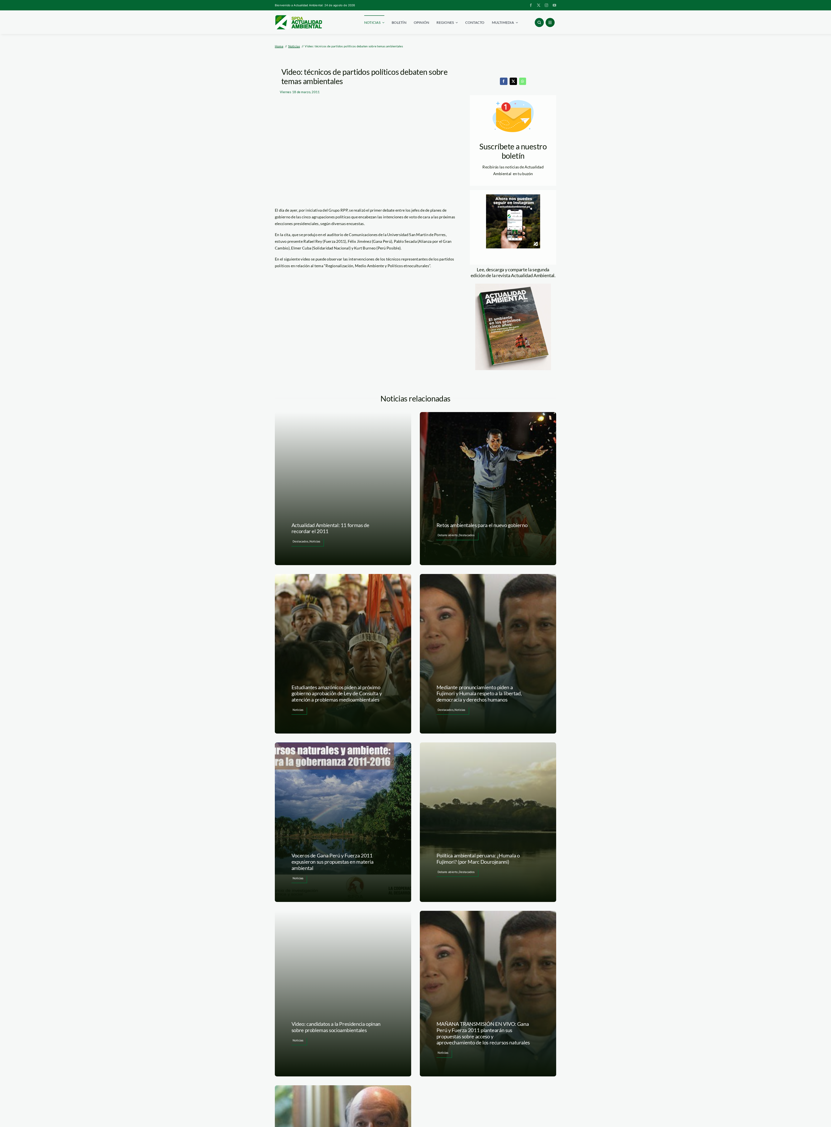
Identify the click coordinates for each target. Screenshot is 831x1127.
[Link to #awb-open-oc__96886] (539, 22)
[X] (513, 81)
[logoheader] (298, 16)
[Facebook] (503, 81)
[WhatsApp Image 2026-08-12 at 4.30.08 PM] (513, 285)
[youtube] (554, 5)
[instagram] (546, 5)
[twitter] (538, 5)
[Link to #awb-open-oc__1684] (550, 22)
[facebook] (531, 5)
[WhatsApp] (522, 81)
